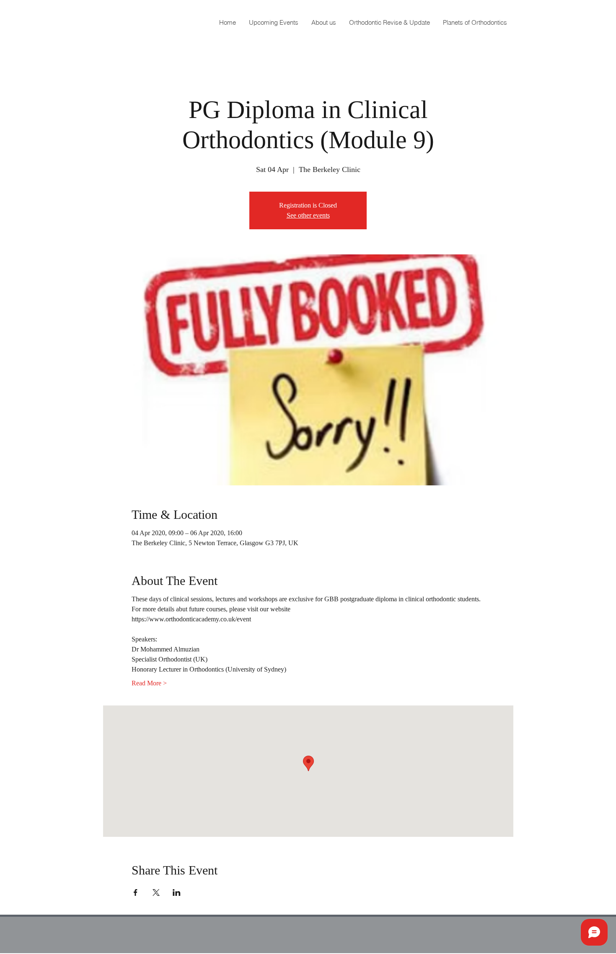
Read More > (149, 683)
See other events (308, 215)
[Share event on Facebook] (136, 892)
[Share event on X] (156, 892)
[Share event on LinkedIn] (177, 892)
